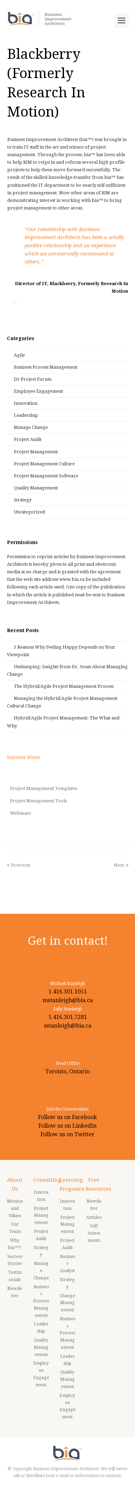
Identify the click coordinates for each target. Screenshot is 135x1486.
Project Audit (28, 439)
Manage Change (31, 427)
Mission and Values (15, 1208)
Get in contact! (68, 940)
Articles (93, 1217)
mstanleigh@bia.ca (68, 1000)
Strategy (23, 499)
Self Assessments (94, 1233)
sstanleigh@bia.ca (67, 1025)
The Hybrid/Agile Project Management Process (64, 686)
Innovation (25, 403)
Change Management (67, 1303)
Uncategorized (29, 511)
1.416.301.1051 (67, 991)
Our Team (15, 1228)
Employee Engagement (38, 391)
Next (119, 865)
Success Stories (14, 1260)
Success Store (23, 757)
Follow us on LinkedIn (67, 1125)
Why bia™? (14, 1244)
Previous (20, 865)
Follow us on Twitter (67, 1134)
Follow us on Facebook (67, 1117)
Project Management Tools (38, 800)
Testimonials (15, 1276)
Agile (19, 355)
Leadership (26, 415)
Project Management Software (46, 475)
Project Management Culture (44, 463)
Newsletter (14, 1292)
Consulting (47, 1180)
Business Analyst (67, 1263)
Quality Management (36, 487)
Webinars (20, 813)
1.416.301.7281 (67, 1017)
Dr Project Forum (33, 379)
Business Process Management (45, 367)
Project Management (36, 451)
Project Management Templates (43, 788)
